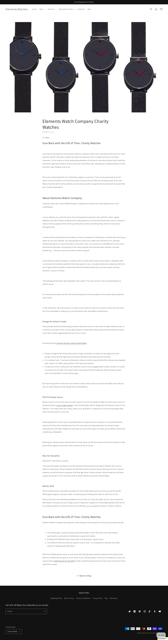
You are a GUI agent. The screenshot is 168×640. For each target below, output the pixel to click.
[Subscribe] (44, 611)
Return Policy (69, 598)
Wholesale (113, 598)
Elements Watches (146, 633)
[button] (42, 9)
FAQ (106, 598)
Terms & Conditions (83, 598)
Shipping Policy (56, 598)
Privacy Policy (98, 598)
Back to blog (85, 575)
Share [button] (47, 138)
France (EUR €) (12, 631)
